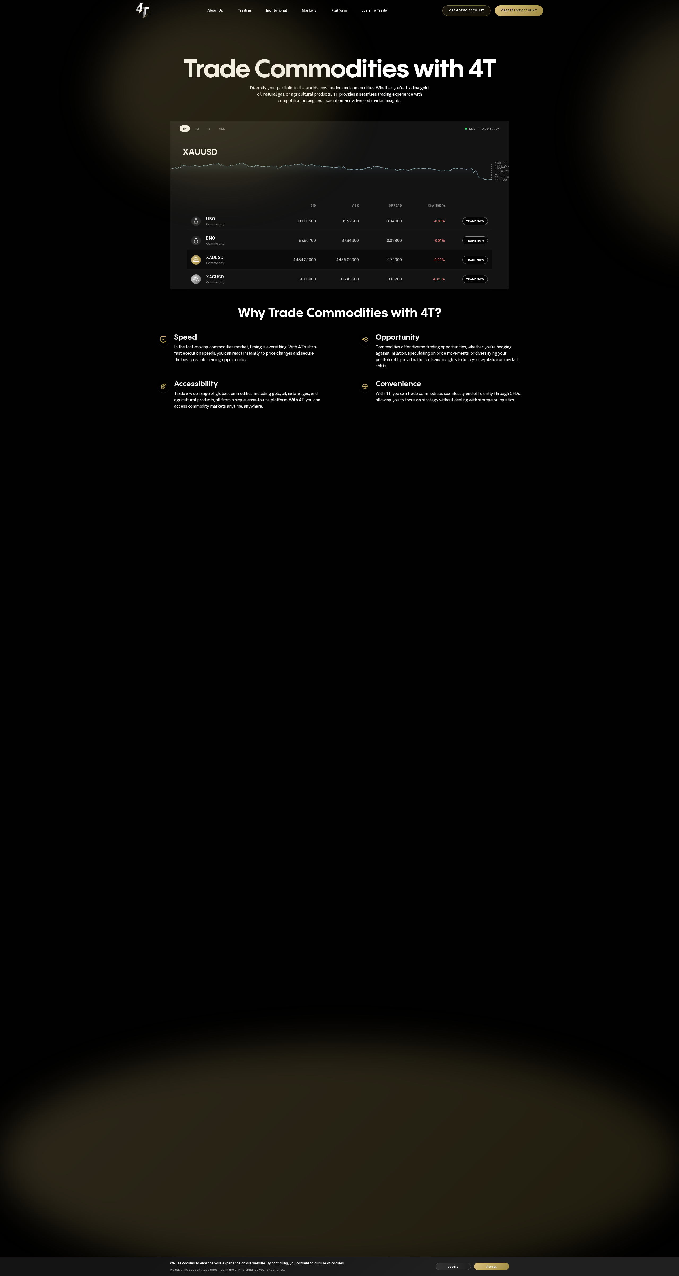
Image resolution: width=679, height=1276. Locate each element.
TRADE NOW (475, 221)
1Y (208, 128)
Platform (339, 10)
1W (185, 128)
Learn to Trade (374, 10)
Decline (453, 1266)
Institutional (276, 10)
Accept (491, 1266)
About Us (215, 10)
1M (197, 128)
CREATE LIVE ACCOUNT (519, 10)
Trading (244, 10)
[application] (339, 175)
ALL (222, 128)
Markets (309, 10)
